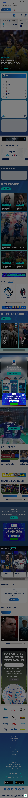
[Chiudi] (23, 395)
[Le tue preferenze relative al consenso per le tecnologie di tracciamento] (25, 795)
